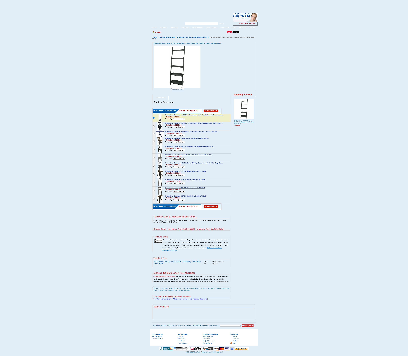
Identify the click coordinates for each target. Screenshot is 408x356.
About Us (180, 336)
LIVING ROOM (224, 27)
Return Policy (182, 339)
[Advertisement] (38, 5)
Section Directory (157, 339)
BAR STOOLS (164, 27)
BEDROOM (174, 27)
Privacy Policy (207, 343)
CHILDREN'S (185, 27)
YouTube (235, 341)
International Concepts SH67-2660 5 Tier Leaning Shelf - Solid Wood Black (244, 122)
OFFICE (234, 27)
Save (230, 32)
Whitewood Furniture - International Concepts (192, 37)
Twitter (235, 336)
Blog (234, 343)
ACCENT (154, 27)
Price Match (181, 341)
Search (221, 23)
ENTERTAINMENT (197, 27)
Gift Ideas (157, 32)
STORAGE (252, 27)
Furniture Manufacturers (167, 37)
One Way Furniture (166, 18)
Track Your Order (208, 336)
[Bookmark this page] (167, 33)
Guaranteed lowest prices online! (164, 276)
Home (155, 37)
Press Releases (182, 343)
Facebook (236, 339)
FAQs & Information (209, 341)
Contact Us (206, 339)
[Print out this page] (177, 33)
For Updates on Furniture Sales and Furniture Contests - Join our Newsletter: (185, 325)
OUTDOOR (242, 27)
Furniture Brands (157, 336)
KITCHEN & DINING (211, 27)
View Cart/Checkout (247, 23)
